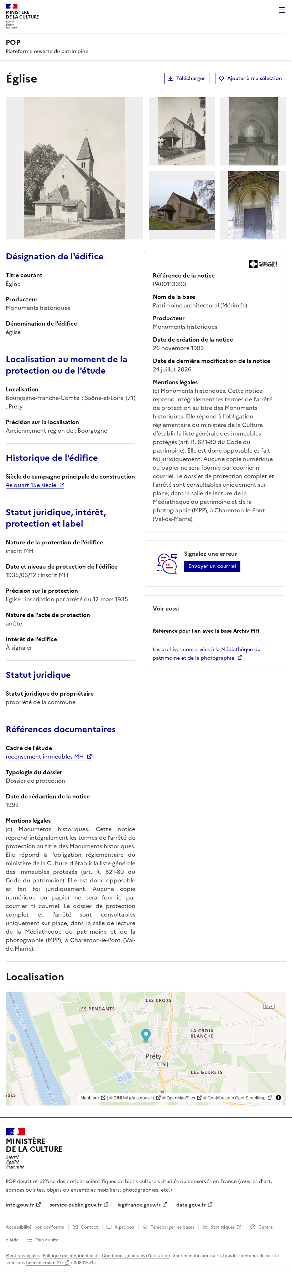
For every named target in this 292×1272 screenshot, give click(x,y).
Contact (89, 1227)
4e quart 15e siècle (31, 485)
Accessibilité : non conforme (35, 1227)
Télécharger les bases (172, 1227)
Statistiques (223, 1227)
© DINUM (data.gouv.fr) (131, 1097)
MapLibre (89, 1097)
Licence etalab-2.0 (44, 1263)
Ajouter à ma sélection (254, 78)
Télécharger (190, 78)
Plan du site (46, 1240)
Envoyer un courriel (212, 566)
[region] (146, 1048)
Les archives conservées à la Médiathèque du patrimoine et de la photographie (206, 654)
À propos (124, 1227)
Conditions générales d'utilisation (136, 1255)
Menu (282, 10)
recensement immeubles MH (45, 756)
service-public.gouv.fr (76, 1205)
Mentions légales (23, 1255)
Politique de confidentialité (71, 1255)
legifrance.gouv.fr (139, 1205)
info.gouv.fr (20, 1205)
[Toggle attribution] (278, 1097)
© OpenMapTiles (178, 1097)
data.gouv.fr (191, 1205)
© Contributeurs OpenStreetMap (234, 1097)
